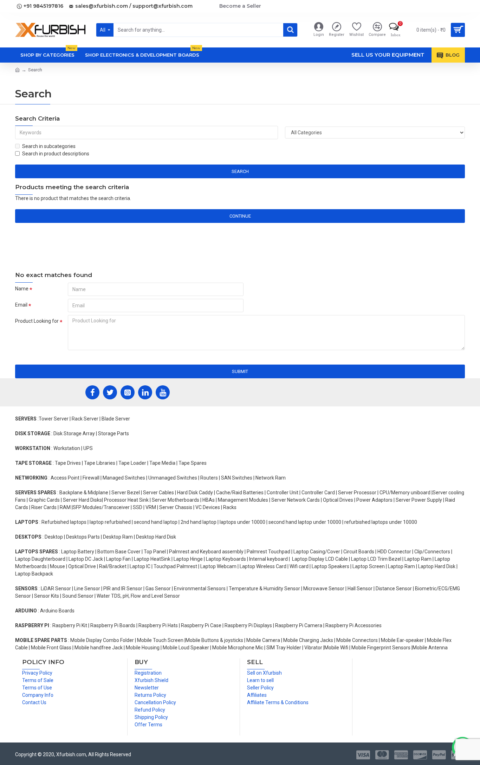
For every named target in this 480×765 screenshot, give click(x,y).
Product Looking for (37, 321)
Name (21, 288)
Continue (240, 216)
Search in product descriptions (55, 153)
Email (21, 305)
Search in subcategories (49, 146)
